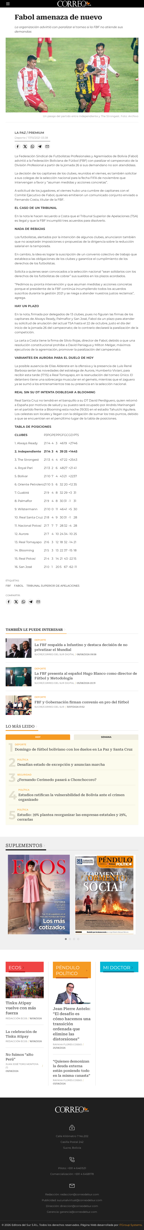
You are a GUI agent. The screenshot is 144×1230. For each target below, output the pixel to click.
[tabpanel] (39, 894)
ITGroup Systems (130, 1225)
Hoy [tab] (37, 737)
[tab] (66, 939)
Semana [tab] (106, 737)
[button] (72, 75)
